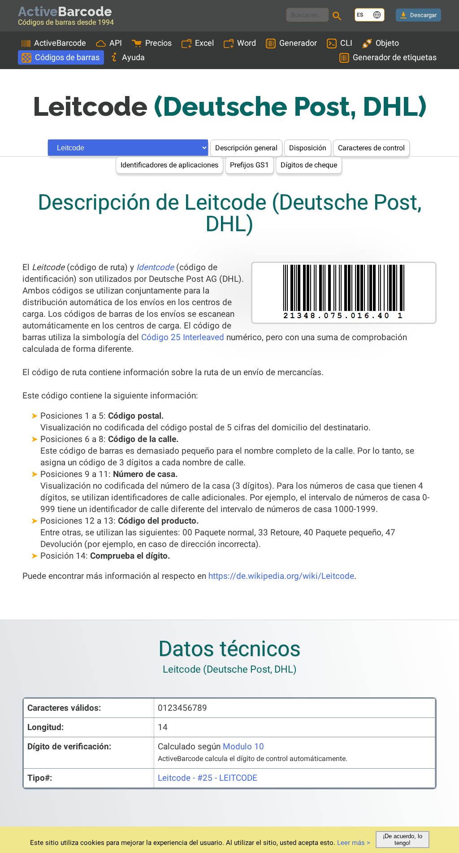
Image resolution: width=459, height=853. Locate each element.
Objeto (387, 43)
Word (246, 43)
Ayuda (133, 57)
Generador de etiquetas (395, 57)
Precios (158, 43)
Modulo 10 (243, 746)
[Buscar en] (338, 17)
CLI (346, 43)
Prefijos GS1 (249, 165)
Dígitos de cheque (309, 165)
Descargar (423, 15)
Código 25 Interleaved (182, 337)
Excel (204, 43)
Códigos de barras (67, 57)
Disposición (307, 148)
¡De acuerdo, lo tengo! (402, 839)
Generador (298, 43)
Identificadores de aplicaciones (169, 165)
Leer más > (353, 843)
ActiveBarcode (60, 43)
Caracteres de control (371, 148)
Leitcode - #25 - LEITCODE (207, 778)
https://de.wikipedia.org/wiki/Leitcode (281, 576)
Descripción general (246, 148)
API (115, 43)
